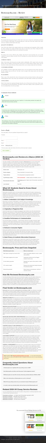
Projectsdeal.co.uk (21, 180)
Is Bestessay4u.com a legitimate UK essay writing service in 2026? (17, 367)
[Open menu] (41, 3)
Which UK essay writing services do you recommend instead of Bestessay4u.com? (20, 381)
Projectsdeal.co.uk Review (8, 395)
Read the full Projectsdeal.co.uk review (21, 355)
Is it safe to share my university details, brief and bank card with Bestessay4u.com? (21, 385)
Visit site (39, 415)
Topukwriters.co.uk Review (8, 397)
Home (3, 5)
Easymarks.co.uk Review (7, 396)
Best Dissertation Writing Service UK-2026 (11, 5)
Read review (40, 418)
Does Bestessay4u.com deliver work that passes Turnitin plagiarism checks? (19, 371)
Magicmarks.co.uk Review (8, 399)
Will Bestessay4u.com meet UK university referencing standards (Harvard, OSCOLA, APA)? (22, 374)
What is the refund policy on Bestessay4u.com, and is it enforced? (17, 378)
